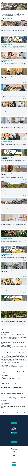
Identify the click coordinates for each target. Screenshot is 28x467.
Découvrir (24, 66)
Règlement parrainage (14, 462)
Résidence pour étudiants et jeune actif (6, 28)
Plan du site (14, 451)
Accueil (1, 2)
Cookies (14, 459)
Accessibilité (14, 458)
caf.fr (13, 405)
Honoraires (14, 455)
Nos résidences (4, 2)
